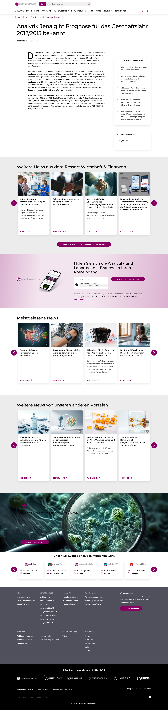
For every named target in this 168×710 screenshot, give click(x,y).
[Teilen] (142, 11)
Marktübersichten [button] (63, 11)
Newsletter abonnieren (128, 279)
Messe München (46, 601)
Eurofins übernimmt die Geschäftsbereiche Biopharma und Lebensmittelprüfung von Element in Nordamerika (133, 115)
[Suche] (89, 4)
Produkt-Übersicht (70, 604)
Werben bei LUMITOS (25, 689)
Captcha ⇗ (103, 288)
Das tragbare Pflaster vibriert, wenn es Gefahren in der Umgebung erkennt (133, 79)
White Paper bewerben (94, 601)
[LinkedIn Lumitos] (149, 697)
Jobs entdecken (46, 636)
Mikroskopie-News (34, 542)
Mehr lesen (79, 299)
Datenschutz (42, 697)
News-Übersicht (23, 604)
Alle (41, 4)
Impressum (21, 697)
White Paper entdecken (94, 597)
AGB (31, 697)
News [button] (36, 11)
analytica (43, 604)
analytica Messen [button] (23, 11)
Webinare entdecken (25, 636)
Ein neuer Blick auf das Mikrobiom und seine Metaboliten (134, 68)
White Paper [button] (80, 11)
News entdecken (23, 597)
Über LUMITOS (42, 689)
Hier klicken (93, 286)
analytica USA (45, 623)
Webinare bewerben (24, 639)
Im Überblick (45, 597)
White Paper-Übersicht (94, 604)
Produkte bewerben (70, 601)
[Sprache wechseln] (148, 11)
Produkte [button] (46, 11)
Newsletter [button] (120, 11)
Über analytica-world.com (62, 689)
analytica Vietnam (47, 615)
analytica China (46, 608)
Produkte (89, 639)
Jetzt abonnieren (131, 608)
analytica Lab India (47, 612)
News (87, 636)
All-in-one (89, 651)
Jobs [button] (90, 11)
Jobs (87, 647)
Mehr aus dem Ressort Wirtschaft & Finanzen (84, 244)
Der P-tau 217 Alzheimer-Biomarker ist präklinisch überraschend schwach (131, 102)
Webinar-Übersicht (24, 643)
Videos (65, 636)
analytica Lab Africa (47, 619)
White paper (90, 643)
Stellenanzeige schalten (49, 639)
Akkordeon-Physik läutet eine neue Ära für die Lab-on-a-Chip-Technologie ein (134, 90)
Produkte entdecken (70, 597)
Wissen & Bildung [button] (104, 11)
